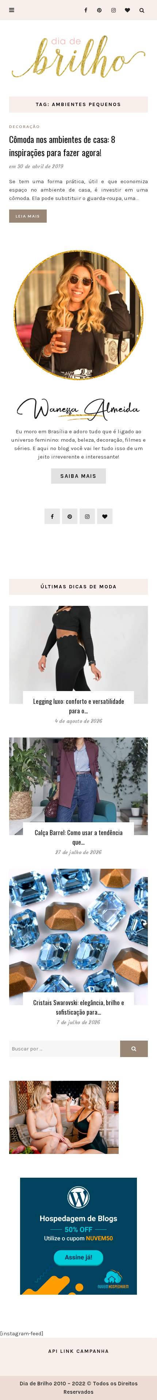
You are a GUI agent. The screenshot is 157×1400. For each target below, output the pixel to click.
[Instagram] (111, 10)
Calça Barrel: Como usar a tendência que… (79, 837)
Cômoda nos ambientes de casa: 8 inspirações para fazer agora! (62, 145)
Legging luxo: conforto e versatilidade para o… (78, 706)
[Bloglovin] (125, 10)
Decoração (24, 126)
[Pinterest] (97, 10)
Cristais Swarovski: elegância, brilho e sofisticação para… (78, 1007)
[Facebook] (82, 10)
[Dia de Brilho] (78, 57)
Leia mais (28, 216)
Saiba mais (78, 476)
